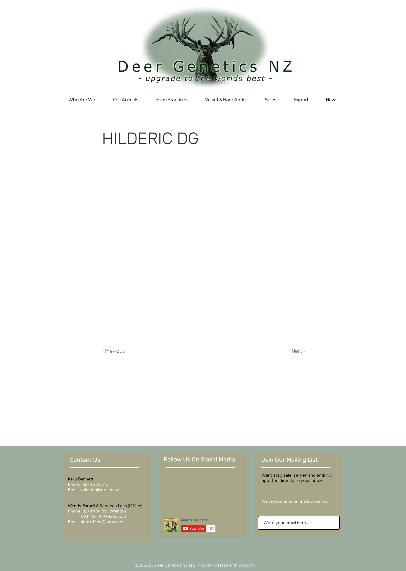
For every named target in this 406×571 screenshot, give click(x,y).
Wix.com (246, 565)
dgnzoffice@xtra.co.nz (102, 521)
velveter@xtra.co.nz (99, 489)
